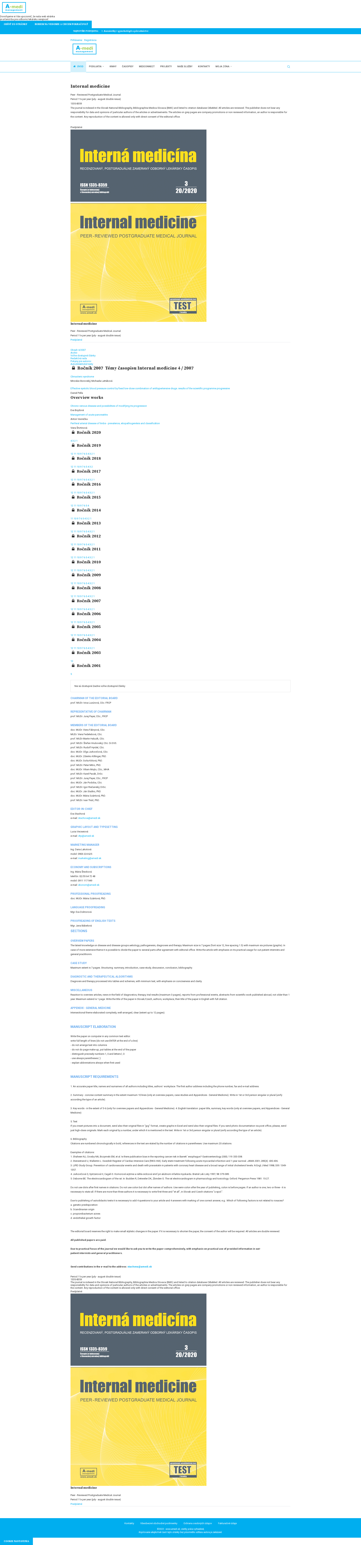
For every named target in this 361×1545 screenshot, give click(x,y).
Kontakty (204, 66)
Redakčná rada (79, 358)
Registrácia (90, 40)
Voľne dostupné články (83, 355)
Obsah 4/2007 (78, 350)
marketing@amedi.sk (89, 858)
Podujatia (95, 66)
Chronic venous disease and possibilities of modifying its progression (109, 405)
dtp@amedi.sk (86, 835)
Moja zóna (222, 66)
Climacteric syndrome (82, 376)
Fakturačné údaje (227, 1523)
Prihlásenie (76, 40)
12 (72, 453)
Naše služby (184, 66)
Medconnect (147, 66)
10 (78, 453)
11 (75, 453)
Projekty (166, 66)
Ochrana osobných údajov (198, 1523)
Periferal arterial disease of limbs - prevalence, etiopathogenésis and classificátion (115, 423)
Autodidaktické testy (82, 364)
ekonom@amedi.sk (88, 884)
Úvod (80, 66)
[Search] (288, 66)
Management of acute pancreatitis (89, 414)
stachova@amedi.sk (89, 818)
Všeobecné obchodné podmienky (158, 1523)
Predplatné (76, 339)
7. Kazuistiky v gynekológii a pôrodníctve (125, 31)
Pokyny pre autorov (81, 361)
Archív (74, 352)
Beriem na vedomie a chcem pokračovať (61, 24)
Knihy (113, 66)
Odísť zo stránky (15, 24)
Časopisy (127, 66)
